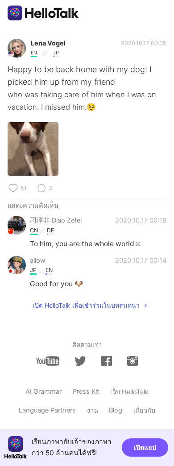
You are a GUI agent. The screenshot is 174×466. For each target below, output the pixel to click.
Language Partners (47, 410)
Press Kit (86, 392)
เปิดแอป (145, 448)
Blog (115, 410)
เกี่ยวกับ (144, 411)
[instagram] (132, 361)
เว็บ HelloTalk (129, 392)
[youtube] (47, 361)
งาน (92, 411)
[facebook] (106, 361)
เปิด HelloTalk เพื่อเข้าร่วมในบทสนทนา (86, 305)
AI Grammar (43, 392)
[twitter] (80, 361)
